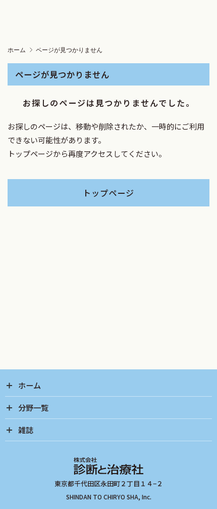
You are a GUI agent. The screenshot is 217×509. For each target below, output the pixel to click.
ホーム (17, 50)
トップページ (108, 193)
